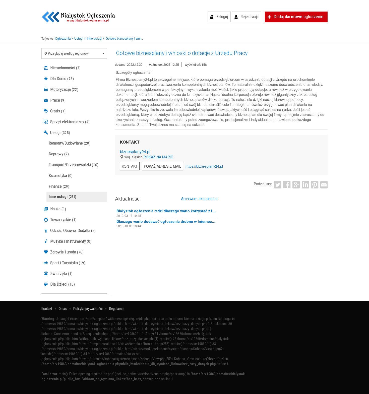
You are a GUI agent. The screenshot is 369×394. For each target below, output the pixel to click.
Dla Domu (61, 78)
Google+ (296, 184)
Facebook (286, 184)
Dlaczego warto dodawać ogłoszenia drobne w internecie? (166, 221)
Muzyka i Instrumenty (70, 241)
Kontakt (130, 166)
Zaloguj (222, 16)
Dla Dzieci (62, 284)
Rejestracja (249, 16)
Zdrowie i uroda (66, 251)
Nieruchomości (65, 67)
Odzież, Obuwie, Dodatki (72, 230)
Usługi (59, 132)
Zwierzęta (61, 273)
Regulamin (116, 309)
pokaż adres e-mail (162, 166)
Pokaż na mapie (158, 156)
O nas (63, 309)
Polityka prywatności (88, 309)
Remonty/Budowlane (69, 143)
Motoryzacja (63, 89)
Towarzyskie (63, 219)
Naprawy (59, 153)
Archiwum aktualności (199, 198)
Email (324, 184)
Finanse (59, 186)
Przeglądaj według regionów (68, 53)
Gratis (57, 110)
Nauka (57, 208)
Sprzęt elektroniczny (69, 121)
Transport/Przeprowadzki (73, 164)
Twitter (277, 184)
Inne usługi (62, 196)
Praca (57, 100)
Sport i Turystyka (67, 262)
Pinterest (314, 184)
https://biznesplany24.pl (204, 166)
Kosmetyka (61, 175)
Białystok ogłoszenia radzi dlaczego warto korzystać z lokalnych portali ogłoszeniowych (166, 211)
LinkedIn (305, 184)
